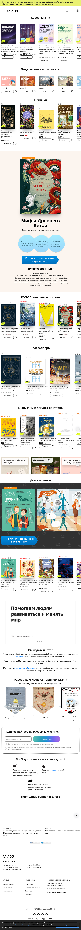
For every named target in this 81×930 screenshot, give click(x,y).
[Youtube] (34, 909)
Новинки (41, 100)
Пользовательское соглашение (56, 884)
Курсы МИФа (40, 17)
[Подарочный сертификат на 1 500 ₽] (66, 80)
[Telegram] (46, 909)
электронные (19, 663)
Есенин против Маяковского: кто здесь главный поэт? (63, 827)
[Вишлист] (72, 11)
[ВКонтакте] (38, 909)
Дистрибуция (29, 886)
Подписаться (46, 734)
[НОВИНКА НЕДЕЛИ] (18, 505)
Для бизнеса (28, 890)
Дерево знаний (7, 883)
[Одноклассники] (42, 909)
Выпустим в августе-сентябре (40, 403)
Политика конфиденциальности (56, 887)
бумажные (31, 663)
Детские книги (40, 475)
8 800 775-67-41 (11, 857)
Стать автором (29, 879)
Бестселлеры (40, 343)
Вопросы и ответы (8, 879)
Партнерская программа (32, 883)
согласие (13, 739)
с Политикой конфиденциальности (26, 925)
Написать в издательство (40, 919)
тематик (19, 652)
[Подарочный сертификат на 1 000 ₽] (10, 80)
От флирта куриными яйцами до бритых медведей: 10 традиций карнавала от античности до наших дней (22, 828)
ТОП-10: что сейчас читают (40, 292)
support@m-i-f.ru (33, 860)
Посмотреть (7, 57)
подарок (52, 765)
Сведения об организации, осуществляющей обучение (55, 879)
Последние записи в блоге (40, 792)
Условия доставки (8, 886)
